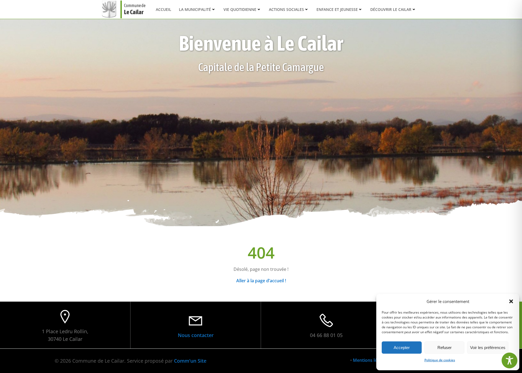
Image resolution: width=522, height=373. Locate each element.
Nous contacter (196, 335)
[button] (511, 301)
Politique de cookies (439, 360)
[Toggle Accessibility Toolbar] (509, 360)
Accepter (402, 347)
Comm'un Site (190, 360)
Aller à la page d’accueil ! (261, 281)
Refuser (444, 347)
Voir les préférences (487, 347)
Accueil (163, 9)
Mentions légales (370, 360)
